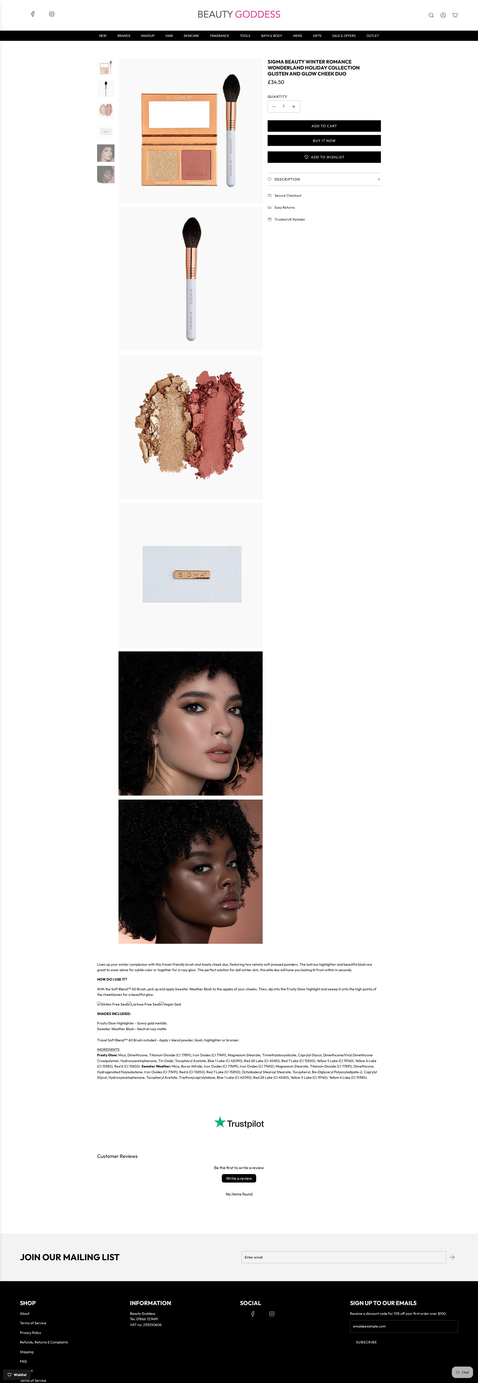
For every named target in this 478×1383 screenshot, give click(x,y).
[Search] (431, 15)
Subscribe (366, 1342)
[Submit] (452, 1257)
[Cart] (455, 15)
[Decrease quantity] (274, 107)
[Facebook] (33, 15)
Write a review (239, 1178)
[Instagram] (52, 15)
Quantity (277, 96)
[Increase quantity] (294, 107)
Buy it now (324, 140)
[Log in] (443, 15)
